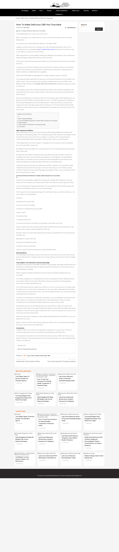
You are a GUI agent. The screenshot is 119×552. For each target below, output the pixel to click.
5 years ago (25, 27)
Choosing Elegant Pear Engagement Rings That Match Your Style (23, 398)
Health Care (75, 10)
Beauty (49, 10)
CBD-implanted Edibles (25, 118)
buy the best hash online (39, 355)
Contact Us (59, 14)
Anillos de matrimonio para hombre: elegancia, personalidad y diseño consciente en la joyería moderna (94, 441)
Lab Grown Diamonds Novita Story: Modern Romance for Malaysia (66, 399)
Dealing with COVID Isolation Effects (28, 360)
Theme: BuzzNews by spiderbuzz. (70, 475)
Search (84, 25)
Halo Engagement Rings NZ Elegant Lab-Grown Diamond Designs (45, 399)
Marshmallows (22, 122)
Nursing (86, 10)
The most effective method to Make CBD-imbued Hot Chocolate (37, 120)
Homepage (25, 10)
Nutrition (94, 10)
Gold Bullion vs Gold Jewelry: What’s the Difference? (22, 459)
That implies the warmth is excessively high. (32, 124)
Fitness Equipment (61, 10)
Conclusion (21, 126)
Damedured (71, 27)
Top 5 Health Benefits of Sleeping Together (61, 360)
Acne (40, 10)
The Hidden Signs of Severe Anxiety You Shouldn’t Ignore (22, 378)
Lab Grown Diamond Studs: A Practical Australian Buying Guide (67, 378)
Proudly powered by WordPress (48, 475)
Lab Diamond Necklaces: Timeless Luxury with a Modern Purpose (70, 438)
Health (34, 10)
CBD (24, 355)
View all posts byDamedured (26, 349)
